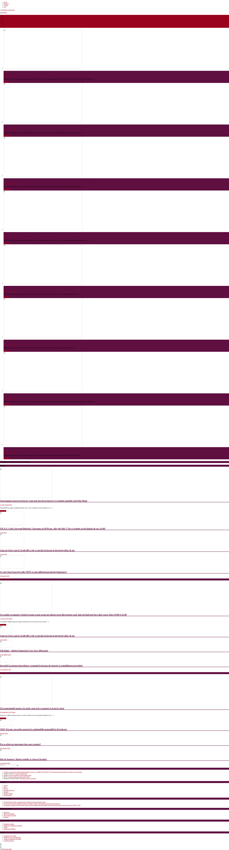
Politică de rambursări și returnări (13, 825)
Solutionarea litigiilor (9, 829)
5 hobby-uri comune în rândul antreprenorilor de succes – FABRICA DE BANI (26, 772)
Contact (6, 5)
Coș (5, 7)
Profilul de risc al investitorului (12, 837)
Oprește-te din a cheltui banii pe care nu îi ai (24, 341)
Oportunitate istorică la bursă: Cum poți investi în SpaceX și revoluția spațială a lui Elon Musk (43, 501)
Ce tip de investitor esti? (20, 773)
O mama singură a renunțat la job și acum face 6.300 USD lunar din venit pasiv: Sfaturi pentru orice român (53, 287)
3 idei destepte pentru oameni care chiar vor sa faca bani (66, 772)
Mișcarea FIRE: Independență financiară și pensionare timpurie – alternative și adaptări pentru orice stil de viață (56, 179)
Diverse (6, 23)
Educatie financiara (9, 15)
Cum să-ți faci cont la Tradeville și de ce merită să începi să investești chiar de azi (37, 550)
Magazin (6, 817)
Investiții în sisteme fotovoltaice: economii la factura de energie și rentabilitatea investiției (41, 665)
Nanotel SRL (8, 849)
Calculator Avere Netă (10, 836)
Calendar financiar (9, 840)
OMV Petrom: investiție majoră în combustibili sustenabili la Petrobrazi (33, 729)
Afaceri (6, 19)
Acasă (5, 2)
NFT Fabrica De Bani (10, 815)
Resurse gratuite (8, 22)
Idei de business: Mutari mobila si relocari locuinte (23, 759)
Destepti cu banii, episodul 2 (28, 778)
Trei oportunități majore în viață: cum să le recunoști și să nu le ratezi (32, 708)
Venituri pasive (8, 20)
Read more (7, 82)
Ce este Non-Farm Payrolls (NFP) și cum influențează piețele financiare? (33, 572)
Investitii (6, 17)
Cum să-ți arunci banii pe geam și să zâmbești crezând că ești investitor (36, 233)
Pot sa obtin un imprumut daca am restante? (20, 744)
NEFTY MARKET (9, 814)
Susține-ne (6, 812)
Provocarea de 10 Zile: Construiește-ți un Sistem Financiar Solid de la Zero (38, 72)
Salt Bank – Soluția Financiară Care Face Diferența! (24, 650)
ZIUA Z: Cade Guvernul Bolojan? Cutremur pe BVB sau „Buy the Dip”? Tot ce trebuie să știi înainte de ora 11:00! (52, 528)
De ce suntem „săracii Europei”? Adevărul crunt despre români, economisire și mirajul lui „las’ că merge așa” (54, 126)
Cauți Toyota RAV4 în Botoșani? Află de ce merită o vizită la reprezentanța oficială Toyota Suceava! (32, 803)
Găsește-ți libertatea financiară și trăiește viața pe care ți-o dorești (34, 448)
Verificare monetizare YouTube (12, 839)
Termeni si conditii (9, 824)
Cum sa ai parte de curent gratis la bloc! (20, 775)
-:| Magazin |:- (7, 25)
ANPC (6, 827)
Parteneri (6, 4)
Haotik (14, 76)
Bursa (5, 787)
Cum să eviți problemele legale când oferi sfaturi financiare (31, 394)
